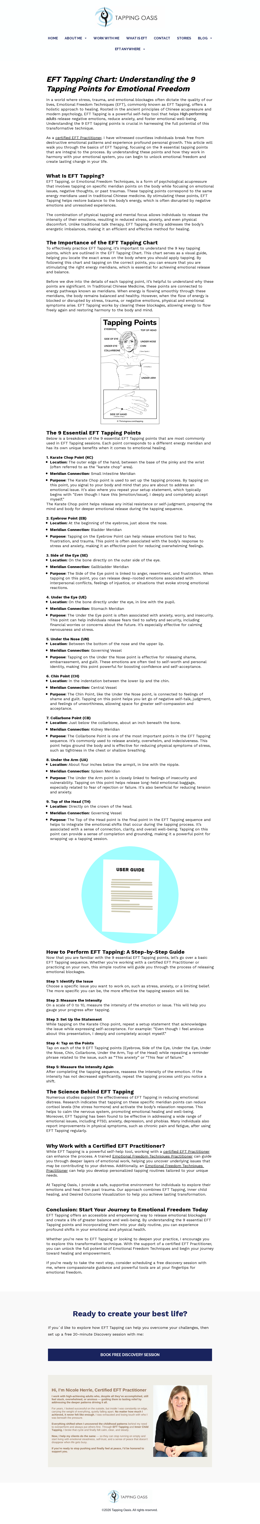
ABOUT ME (73, 38)
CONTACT (162, 38)
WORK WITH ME (106, 38)
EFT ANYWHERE (127, 49)
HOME (53, 38)
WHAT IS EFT (136, 38)
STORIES (184, 38)
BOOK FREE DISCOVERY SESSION (130, 1354)
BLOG (202, 38)
